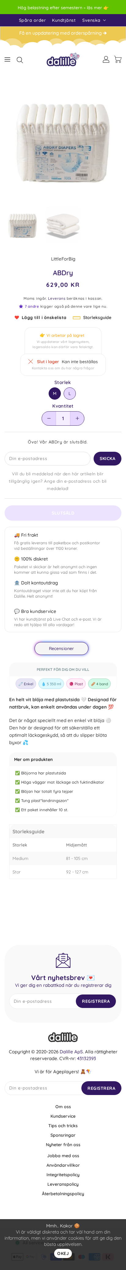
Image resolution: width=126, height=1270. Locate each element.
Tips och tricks (63, 1125)
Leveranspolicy (63, 1184)
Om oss (63, 1106)
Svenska (91, 20)
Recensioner (61, 648)
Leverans (57, 298)
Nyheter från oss (63, 1144)
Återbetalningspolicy (63, 1193)
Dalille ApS (71, 1052)
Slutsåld (63, 513)
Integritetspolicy (63, 1174)
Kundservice (63, 1116)
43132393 (86, 1058)
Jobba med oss (63, 1155)
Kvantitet (63, 406)
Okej (63, 1253)
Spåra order (32, 20)
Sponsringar (63, 1135)
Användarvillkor (63, 1165)
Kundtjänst (64, 20)
